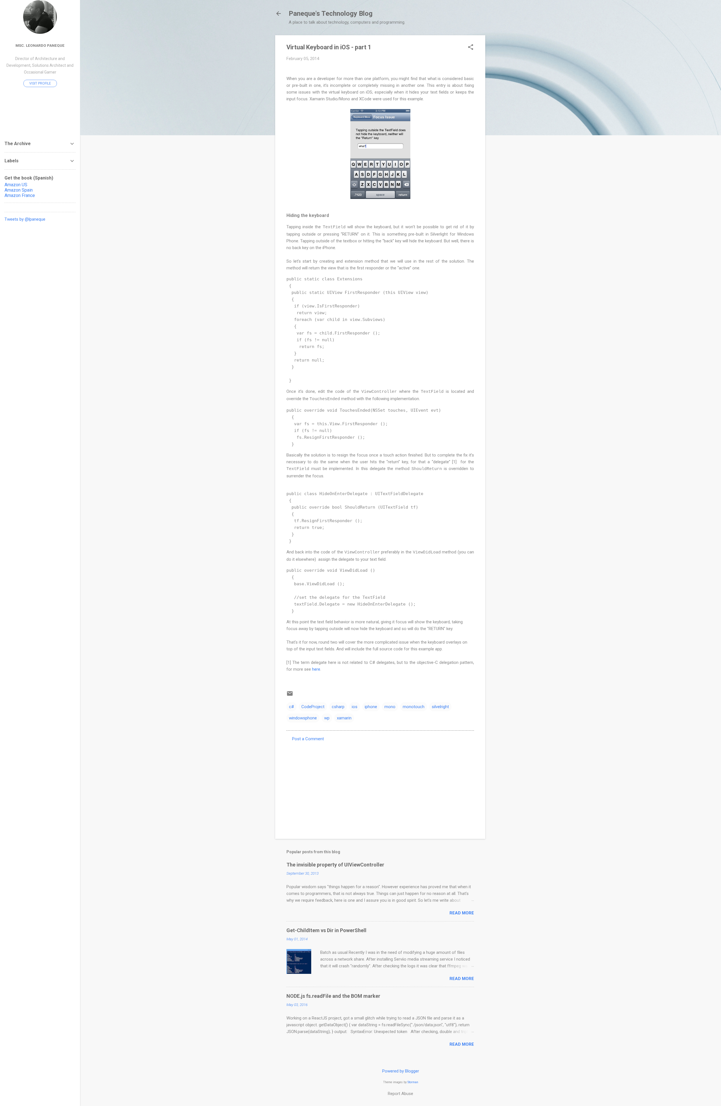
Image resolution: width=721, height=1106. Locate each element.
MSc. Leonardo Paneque (39, 45)
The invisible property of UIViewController (335, 865)
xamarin (344, 718)
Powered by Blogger (400, 1071)
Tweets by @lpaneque (25, 219)
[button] (470, 48)
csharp (338, 706)
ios (354, 706)
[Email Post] (289, 695)
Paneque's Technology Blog (331, 13)
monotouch (413, 706)
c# (291, 706)
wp (327, 718)
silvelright (440, 706)
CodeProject (312, 706)
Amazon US (16, 184)
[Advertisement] (508, 119)
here (316, 669)
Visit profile (40, 83)
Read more (461, 913)
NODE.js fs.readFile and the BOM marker (333, 996)
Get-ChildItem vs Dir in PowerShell (326, 930)
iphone (371, 706)
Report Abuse (400, 1093)
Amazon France (20, 195)
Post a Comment (308, 738)
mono (389, 706)
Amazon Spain (19, 190)
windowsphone (303, 718)
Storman (413, 1082)
